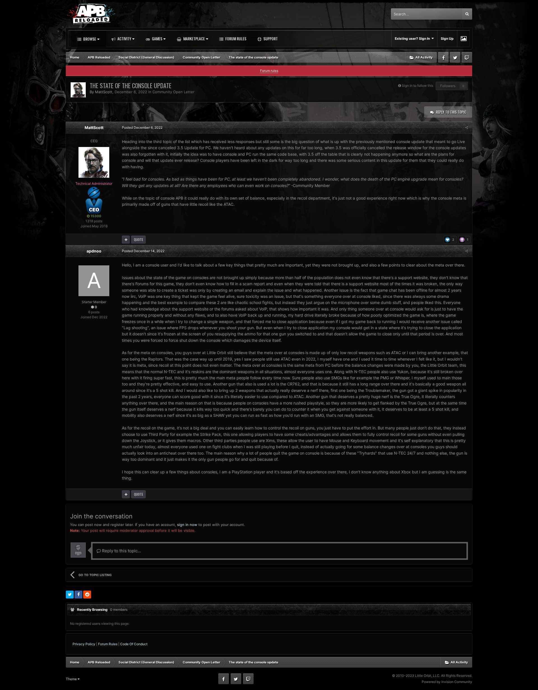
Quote (138, 239)
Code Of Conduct (133, 644)
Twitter (455, 57)
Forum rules (269, 71)
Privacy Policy (84, 644)
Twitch (467, 57)
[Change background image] (463, 38)
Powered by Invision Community (447, 682)
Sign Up (447, 38)
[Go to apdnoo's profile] (93, 280)
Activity (124, 38)
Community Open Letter (173, 92)
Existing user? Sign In (413, 38)
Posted (142, 127)
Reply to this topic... (121, 550)
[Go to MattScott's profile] (78, 89)
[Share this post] (466, 127)
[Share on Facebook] (78, 594)
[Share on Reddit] (87, 594)
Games (156, 38)
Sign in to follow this (417, 85)
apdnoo (94, 251)
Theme (72, 679)
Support (270, 38)
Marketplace (193, 38)
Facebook (443, 57)
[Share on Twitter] (70, 594)
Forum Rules (235, 38)
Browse (89, 39)
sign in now (187, 524)
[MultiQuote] (126, 240)
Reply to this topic (451, 112)
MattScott (103, 92)
